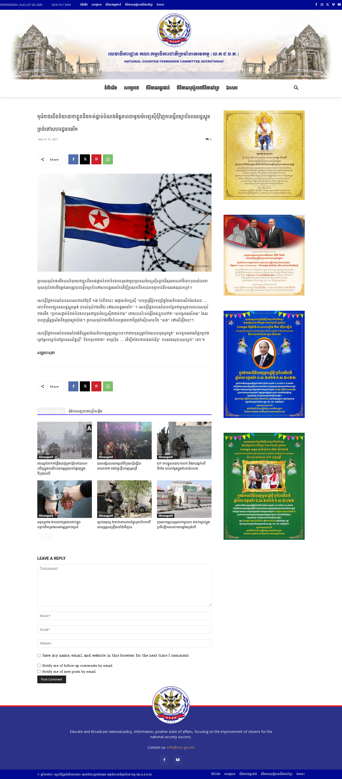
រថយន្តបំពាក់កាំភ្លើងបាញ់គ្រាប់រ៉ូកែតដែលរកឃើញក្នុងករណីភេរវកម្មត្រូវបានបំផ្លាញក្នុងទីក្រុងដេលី (62, 468)
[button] (296, 88)
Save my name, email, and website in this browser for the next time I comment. (116, 655)
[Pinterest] (96, 159)
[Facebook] (316, 5)
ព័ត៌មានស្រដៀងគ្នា (51, 411)
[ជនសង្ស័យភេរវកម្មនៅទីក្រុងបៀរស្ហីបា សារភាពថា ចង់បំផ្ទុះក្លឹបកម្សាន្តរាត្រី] (124, 440)
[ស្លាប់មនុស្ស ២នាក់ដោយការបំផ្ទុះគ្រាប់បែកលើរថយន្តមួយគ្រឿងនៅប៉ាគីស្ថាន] (124, 499)
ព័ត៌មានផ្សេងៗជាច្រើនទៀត (85, 411)
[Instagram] (322, 5)
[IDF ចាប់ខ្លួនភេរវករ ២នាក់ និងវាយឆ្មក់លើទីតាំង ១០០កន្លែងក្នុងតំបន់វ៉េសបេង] (184, 440)
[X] (328, 5)
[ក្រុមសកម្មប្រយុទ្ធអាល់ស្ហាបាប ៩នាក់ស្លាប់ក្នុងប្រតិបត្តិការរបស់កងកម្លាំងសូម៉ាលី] (184, 499)
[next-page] (48, 537)
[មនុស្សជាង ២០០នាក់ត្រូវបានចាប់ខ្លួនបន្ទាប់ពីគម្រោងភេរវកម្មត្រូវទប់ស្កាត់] (64, 499)
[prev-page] (40, 537)
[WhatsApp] (108, 159)
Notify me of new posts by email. (69, 672)
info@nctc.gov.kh (181, 747)
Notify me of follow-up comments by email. (77, 666)
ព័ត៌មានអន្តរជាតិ (46, 457)
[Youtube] (339, 5)
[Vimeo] (333, 5)
